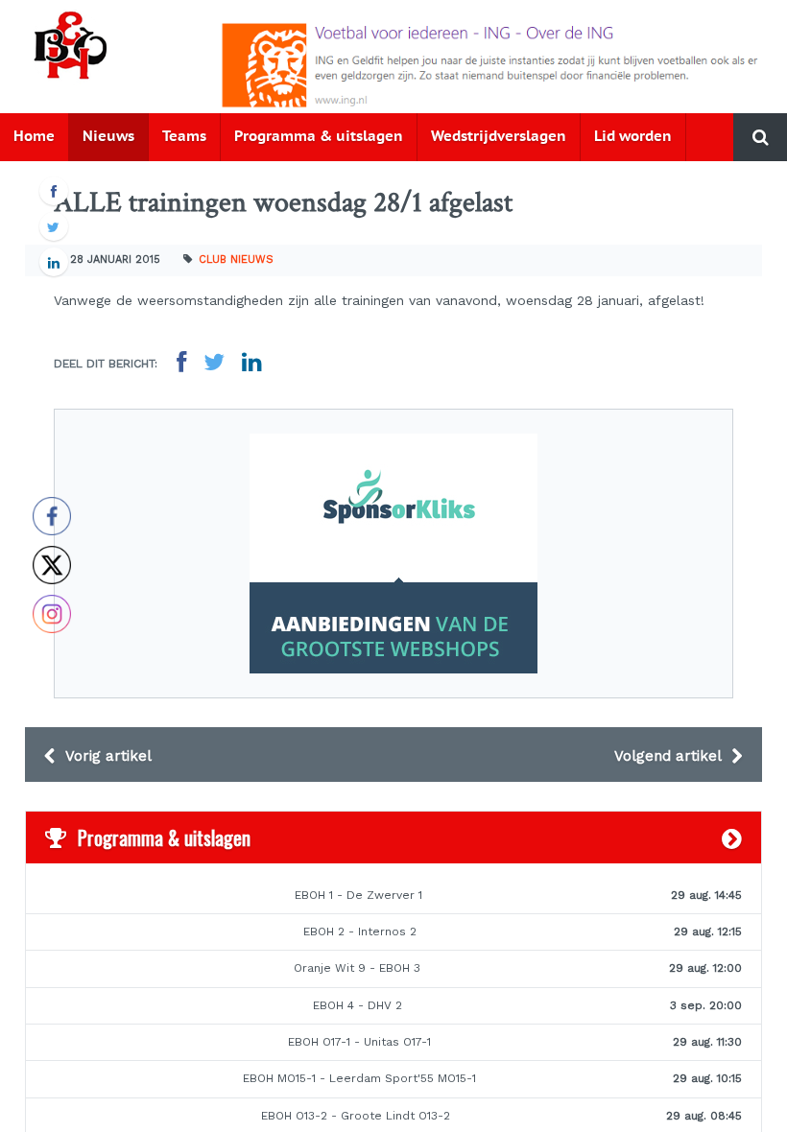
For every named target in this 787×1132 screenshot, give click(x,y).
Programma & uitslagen (318, 137)
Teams (184, 137)
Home (34, 137)
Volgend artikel (670, 756)
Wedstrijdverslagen (498, 137)
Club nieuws (236, 259)
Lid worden (633, 137)
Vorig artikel (106, 756)
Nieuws (108, 137)
